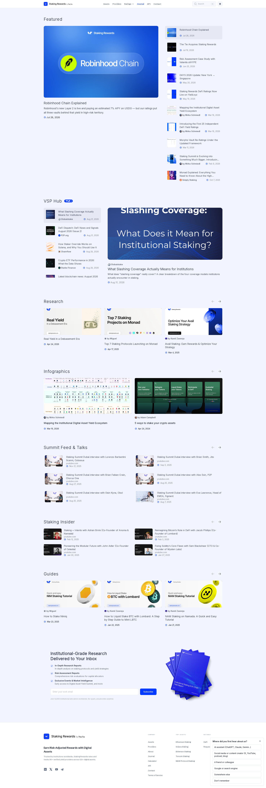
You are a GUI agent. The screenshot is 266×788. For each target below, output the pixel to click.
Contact (157, 4)
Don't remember (221, 780)
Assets (106, 4)
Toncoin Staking (182, 756)
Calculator (152, 761)
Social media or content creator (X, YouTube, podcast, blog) (235, 754)
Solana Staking (182, 747)
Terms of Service (155, 775)
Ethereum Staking (183, 742)
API (149, 4)
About (150, 751)
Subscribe (148, 692)
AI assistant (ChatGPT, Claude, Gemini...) (232, 747)
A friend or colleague (224, 762)
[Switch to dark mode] (220, 4)
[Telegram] (62, 769)
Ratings (127, 4)
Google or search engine (226, 768)
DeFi (205, 742)
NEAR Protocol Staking (185, 761)
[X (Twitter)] (51, 769)
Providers (117, 4)
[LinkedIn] (45, 769)
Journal (140, 4)
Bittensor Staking (183, 751)
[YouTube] (56, 769)
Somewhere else (222, 774)
